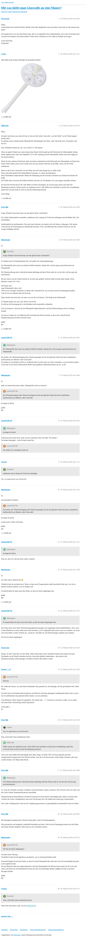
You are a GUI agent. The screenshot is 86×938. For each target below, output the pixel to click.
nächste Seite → (7, 916)
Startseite (4, 930)
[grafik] (24, 88)
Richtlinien (24, 930)
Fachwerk (30, 906)
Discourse (17, 935)
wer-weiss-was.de (7, 2)
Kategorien (14, 930)
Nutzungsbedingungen (38, 930)
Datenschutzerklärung (56, 930)
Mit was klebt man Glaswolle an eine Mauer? (31, 7)
